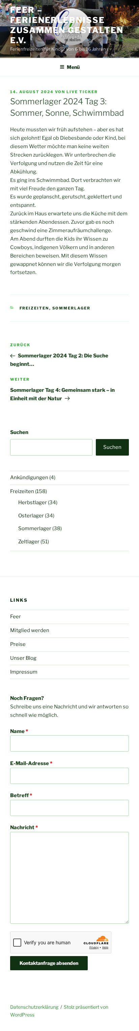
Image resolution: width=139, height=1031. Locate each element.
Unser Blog (23, 658)
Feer (15, 617)
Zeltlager (28, 542)
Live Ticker (82, 91)
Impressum (23, 672)
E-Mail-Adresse (31, 763)
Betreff (21, 795)
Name (19, 731)
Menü (73, 67)
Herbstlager (32, 502)
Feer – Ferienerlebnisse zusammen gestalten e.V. (66, 25)
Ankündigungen (29, 477)
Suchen (19, 432)
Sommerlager (71, 308)
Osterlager (31, 516)
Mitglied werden (29, 630)
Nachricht (24, 827)
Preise (18, 644)
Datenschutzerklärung (34, 1007)
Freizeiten (34, 308)
